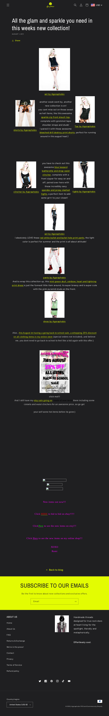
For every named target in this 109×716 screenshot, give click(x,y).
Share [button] (17, 40)
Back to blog (56, 569)
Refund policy (13, 671)
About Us (11, 629)
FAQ (9, 635)
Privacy (10, 659)
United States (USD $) (18, 705)
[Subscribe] (75, 601)
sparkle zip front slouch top (55, 117)
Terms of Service (14, 665)
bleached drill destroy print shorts (57, 132)
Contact (10, 653)
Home (9, 623)
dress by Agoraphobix (54, 321)
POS (82, 706)
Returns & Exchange (16, 641)
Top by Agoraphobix (85, 126)
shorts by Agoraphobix (25, 130)
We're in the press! (15, 647)
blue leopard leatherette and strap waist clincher (56, 171)
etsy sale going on (43, 400)
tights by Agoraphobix (84, 191)
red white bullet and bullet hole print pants (62, 237)
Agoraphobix (75, 706)
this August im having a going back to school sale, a (45, 333)
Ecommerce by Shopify (94, 706)
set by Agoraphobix (55, 94)
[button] (8, 5)
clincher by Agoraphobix (26, 192)
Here (35, 538)
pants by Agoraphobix (54, 277)
